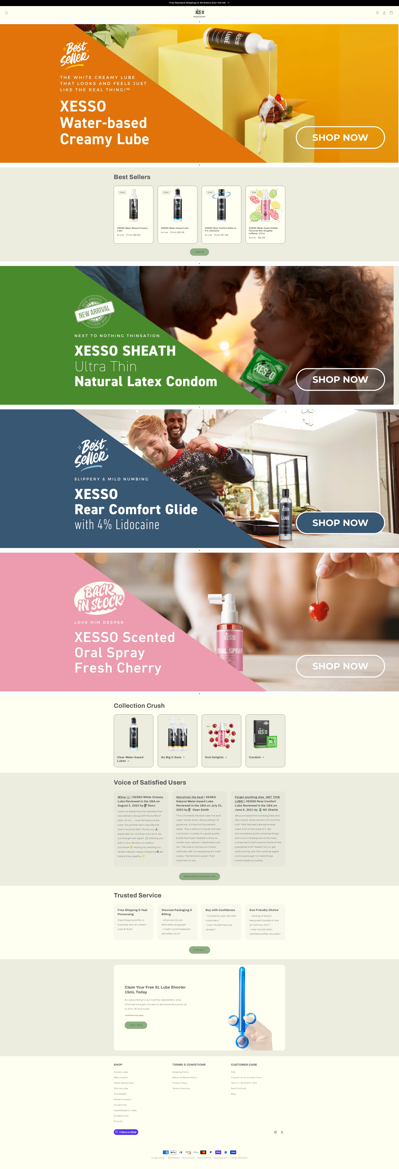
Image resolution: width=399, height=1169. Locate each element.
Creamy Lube (121, 1072)
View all (199, 252)
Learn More (135, 1025)
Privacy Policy (179, 1083)
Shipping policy (220, 1158)
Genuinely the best (189, 797)
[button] (6, 12)
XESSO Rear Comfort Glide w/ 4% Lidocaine (220, 229)
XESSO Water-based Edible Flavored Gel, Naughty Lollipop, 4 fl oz (263, 231)
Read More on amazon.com (199, 876)
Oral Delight (120, 1094)
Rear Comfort (121, 1078)
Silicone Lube (121, 1088)
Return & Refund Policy (184, 1078)
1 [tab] (199, 21)
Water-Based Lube (124, 1083)
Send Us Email (238, 1088)
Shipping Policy (180, 1072)
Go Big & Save (171, 757)
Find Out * (199, 950)
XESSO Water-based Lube (175, 228)
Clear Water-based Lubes (130, 759)
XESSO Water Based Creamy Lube (132, 229)
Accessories (120, 1105)
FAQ (233, 1072)
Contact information (239, 1158)
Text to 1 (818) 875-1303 (244, 1083)
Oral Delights (214, 757)
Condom (255, 757)
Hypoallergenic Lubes (125, 1110)
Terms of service (181, 1088)
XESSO (161, 1158)
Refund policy (174, 1158)
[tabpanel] (199, 93)
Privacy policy (188, 1158)
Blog (233, 1094)
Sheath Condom (122, 1099)
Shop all (118, 1121)
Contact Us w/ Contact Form (246, 1078)
